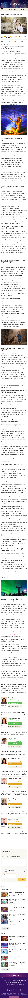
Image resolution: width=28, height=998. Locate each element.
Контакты (8, 982)
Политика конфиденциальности (18, 980)
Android (17, 990)
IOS (11, 990)
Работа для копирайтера (9, 984)
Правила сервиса (6, 980)
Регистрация (13, 9)
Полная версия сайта (14, 986)
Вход (22, 9)
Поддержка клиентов (17, 982)
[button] (14, 997)
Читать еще (5, 928)
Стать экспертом (20, 984)
